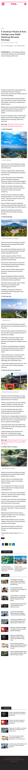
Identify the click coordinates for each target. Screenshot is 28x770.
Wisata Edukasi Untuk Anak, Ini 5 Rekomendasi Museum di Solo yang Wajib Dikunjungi (14, 442)
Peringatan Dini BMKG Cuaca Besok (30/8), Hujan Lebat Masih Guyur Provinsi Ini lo (18, 621)
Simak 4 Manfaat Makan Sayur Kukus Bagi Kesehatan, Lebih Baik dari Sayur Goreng (18, 653)
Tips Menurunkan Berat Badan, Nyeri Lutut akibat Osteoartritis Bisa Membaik (18, 613)
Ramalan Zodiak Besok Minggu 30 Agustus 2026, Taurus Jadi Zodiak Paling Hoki (17, 638)
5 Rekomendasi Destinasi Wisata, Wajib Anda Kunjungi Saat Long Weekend (20, 569)
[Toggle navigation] (3, 4)
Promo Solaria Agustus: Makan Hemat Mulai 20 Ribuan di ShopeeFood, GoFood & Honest (18, 646)
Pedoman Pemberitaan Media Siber (17, 759)
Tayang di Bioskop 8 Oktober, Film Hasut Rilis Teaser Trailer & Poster (18, 605)
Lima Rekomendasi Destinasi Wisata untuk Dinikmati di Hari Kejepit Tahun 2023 (7, 569)
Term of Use (5, 759)
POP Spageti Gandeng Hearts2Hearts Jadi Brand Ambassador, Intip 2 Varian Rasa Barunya (17, 582)
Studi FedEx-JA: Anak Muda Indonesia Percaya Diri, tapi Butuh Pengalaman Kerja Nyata (17, 598)
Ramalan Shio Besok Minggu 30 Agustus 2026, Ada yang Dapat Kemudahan (18, 629)
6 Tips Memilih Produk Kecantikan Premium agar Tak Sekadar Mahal (18, 589)
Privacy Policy (14, 761)
